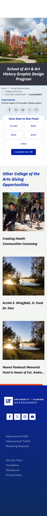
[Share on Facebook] (10, 110)
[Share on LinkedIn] (16, 110)
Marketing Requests (17, 446)
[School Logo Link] (22, 401)
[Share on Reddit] (23, 110)
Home (4, 88)
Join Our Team (14, 460)
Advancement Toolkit (18, 441)
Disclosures (12, 470)
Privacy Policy (14, 475)
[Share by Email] (37, 110)
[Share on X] (30, 110)
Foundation (12, 465)
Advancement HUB (17, 436)
